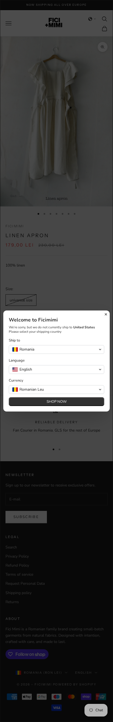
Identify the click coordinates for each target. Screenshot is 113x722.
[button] (56, 349)
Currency (16, 380)
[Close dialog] (106, 314)
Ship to (14, 340)
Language (17, 360)
